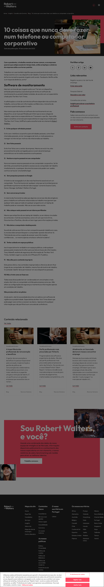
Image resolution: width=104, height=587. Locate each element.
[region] (52, 579)
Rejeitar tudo (78, 579)
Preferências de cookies (77, 574)
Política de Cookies (27, 585)
